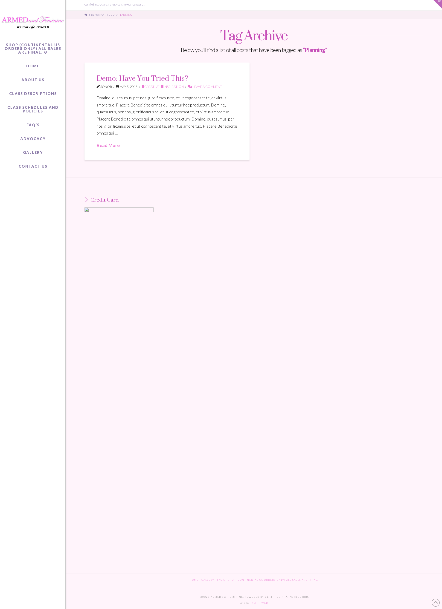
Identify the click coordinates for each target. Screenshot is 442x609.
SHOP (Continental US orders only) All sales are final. (273, 579)
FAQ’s (221, 579)
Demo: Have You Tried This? (142, 78)
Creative (152, 87)
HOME (194, 579)
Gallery (207, 579)
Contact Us (139, 4)
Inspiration (173, 87)
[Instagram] (421, 5)
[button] (437, 4)
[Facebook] (409, 5)
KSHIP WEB (260, 602)
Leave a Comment (207, 87)
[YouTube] (415, 5)
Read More (108, 145)
